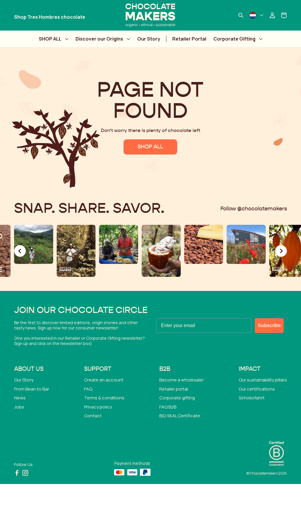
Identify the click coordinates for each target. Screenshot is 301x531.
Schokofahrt (252, 398)
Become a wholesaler (181, 380)
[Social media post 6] (161, 251)
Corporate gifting (177, 398)
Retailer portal (173, 389)
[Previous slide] (20, 251)
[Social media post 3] (33, 244)
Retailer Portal (189, 39)
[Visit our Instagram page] (25, 473)
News (20, 398)
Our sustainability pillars (263, 380)
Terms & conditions (104, 398)
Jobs (19, 407)
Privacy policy (98, 407)
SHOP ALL (50, 39)
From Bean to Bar (31, 389)
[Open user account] (272, 15)
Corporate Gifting (234, 39)
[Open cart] (284, 15)
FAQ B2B (167, 407)
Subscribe (269, 325)
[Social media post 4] (76, 251)
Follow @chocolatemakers (253, 209)
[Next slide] (281, 251)
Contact (93, 416)
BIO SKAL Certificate (179, 416)
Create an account (103, 380)
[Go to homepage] (150, 15)
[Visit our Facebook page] (17, 473)
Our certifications (257, 389)
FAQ (88, 389)
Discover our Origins (99, 39)
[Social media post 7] (203, 244)
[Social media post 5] (118, 244)
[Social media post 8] (246, 244)
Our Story (148, 39)
